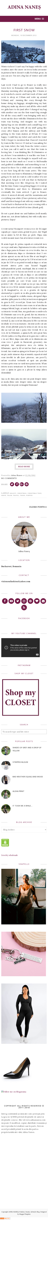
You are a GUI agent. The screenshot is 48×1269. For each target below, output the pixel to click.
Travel (16, 495)
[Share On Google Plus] (22, 484)
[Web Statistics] (5, 1218)
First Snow (24, 30)
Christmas (21, 493)
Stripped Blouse (20, 762)
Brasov (13, 493)
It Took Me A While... (22, 805)
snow (3, 495)
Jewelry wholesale (9, 855)
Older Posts (37, 507)
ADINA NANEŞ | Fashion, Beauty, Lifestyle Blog (24, 1212)
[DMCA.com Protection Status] (5, 846)
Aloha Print (18, 791)
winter (29, 495)
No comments (9, 478)
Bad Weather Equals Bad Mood (28, 776)
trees (22, 495)
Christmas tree (34, 493)
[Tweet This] (12, 484)
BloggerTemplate (25, 1214)
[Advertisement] (24, 1154)
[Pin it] (27, 484)
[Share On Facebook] (17, 484)
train (9, 495)
